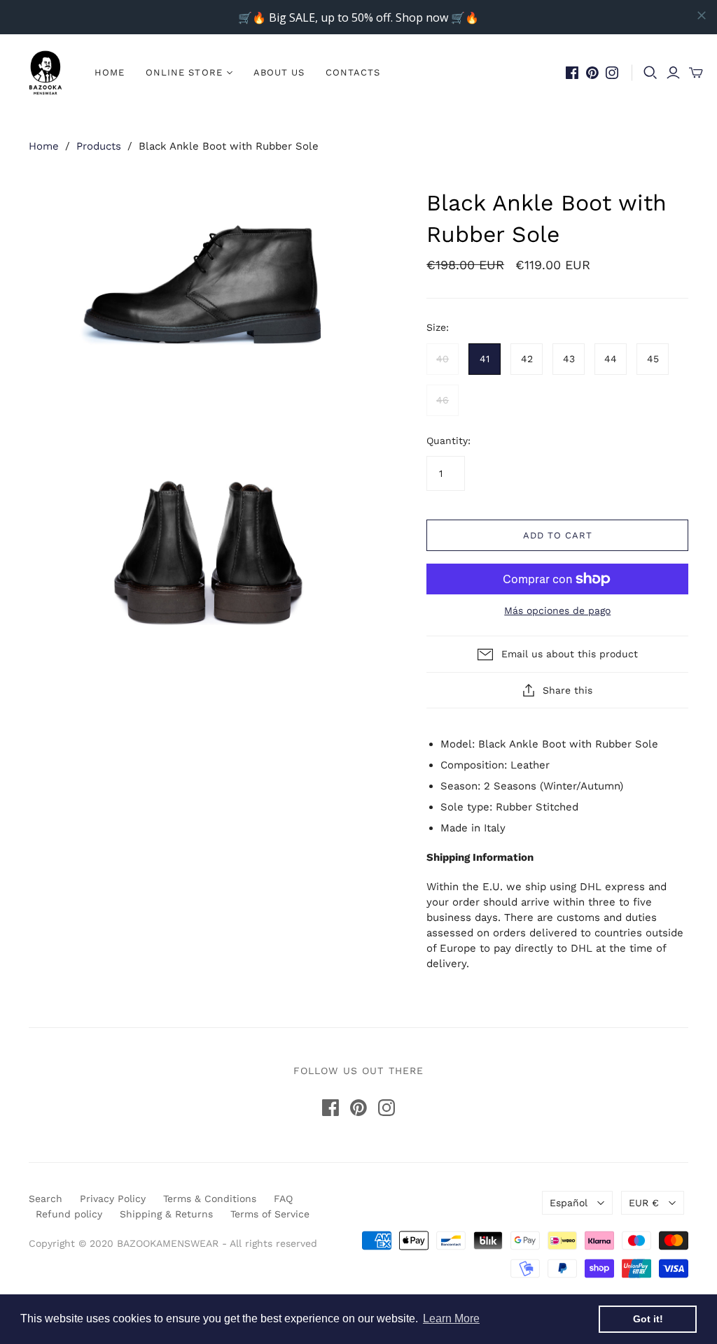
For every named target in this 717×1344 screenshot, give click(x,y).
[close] (701, 15)
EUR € (644, 1202)
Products (98, 146)
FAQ (283, 1198)
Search (45, 1198)
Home (110, 72)
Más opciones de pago (557, 610)
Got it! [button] (648, 1318)
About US (279, 72)
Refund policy (69, 1214)
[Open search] (650, 73)
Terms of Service (269, 1214)
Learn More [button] (451, 1318)
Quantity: (448, 440)
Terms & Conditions (209, 1198)
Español (568, 1202)
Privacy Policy (113, 1198)
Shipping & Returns (166, 1214)
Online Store (184, 72)
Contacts (353, 72)
